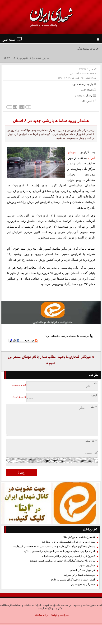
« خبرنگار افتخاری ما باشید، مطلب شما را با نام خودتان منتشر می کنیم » (51, 360)
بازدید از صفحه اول (82, 84)
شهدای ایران (52, 335)
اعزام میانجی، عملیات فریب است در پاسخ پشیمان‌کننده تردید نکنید (59, 551)
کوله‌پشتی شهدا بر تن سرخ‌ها (79, 575)
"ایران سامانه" (41, 614)
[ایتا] (51, 312)
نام (95, 383)
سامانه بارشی (68, 335)
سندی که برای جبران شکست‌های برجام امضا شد (68, 541)
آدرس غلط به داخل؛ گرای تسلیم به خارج (73, 579)
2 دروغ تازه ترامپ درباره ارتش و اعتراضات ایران (68, 556)
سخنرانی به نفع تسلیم (83, 584)
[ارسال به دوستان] (94, 95)
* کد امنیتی (91, 441)
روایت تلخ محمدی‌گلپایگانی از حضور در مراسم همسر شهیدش (62, 560)
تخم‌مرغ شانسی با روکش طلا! (78, 537)
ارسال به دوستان (83, 95)
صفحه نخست (89, 73)
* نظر (93, 406)
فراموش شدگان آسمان (82, 570)
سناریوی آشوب (87, 565)
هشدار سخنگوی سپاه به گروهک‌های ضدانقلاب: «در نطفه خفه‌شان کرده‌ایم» (54, 546)
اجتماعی (74, 73)
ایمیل (94, 395)
